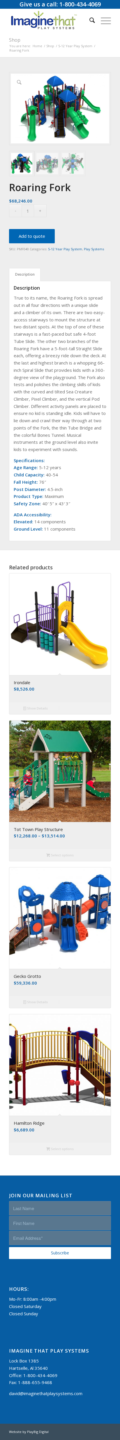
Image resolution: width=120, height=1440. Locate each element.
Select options (62, 855)
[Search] (89, 20)
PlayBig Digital (38, 1432)
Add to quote (32, 236)
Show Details (37, 708)
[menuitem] (89, 20)
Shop (14, 40)
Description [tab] (25, 274)
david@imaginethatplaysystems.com (45, 1393)
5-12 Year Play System (65, 249)
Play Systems (94, 249)
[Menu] (103, 20)
